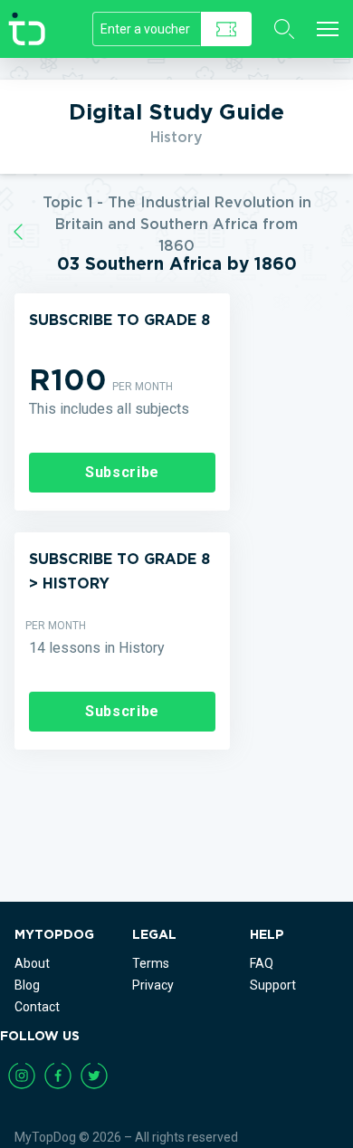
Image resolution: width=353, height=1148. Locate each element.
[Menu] (328, 29)
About (32, 963)
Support (273, 985)
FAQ (261, 963)
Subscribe (122, 472)
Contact (37, 1007)
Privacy (153, 985)
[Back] (18, 232)
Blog (27, 985)
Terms (150, 963)
